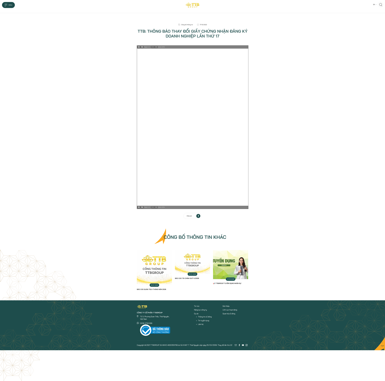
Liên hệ (200, 324)
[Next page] (142, 47)
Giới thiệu (226, 306)
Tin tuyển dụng (203, 320)
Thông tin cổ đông (205, 317)
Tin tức (196, 306)
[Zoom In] (156, 47)
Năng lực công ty (200, 310)
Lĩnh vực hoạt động (230, 310)
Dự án (196, 314)
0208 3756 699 (146, 323)
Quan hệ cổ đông (229, 314)
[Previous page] (138, 47)
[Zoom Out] (152, 47)
